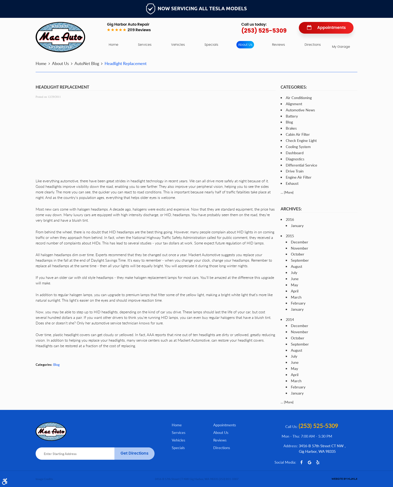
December (299, 242)
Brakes (291, 128)
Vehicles (178, 44)
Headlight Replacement (126, 63)
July (294, 272)
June (295, 278)
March (296, 297)
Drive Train (295, 171)
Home (113, 44)
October (297, 254)
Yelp (318, 462)
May (294, 284)
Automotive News (300, 109)
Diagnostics (295, 158)
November (299, 248)
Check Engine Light (301, 140)
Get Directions (134, 453)
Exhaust (292, 183)
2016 (290, 219)
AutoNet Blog (87, 63)
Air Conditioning (299, 97)
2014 (290, 319)
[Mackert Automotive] (60, 37)
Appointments (331, 28)
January (297, 225)
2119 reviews (139, 30)
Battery (292, 116)
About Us (245, 44)
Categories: (294, 87)
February (298, 303)
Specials (211, 44)
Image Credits (44, 479)
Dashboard (295, 152)
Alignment (294, 103)
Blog (56, 364)
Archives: (291, 209)
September (300, 260)
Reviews (278, 44)
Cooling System (298, 146)
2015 (290, 235)
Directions (313, 44)
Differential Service (301, 165)
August (296, 266)
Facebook (301, 462)
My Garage (341, 46)
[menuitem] (113, 44)
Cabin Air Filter (298, 134)
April (294, 291)
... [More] (287, 192)
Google (309, 462)
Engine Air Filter (299, 177)
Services (144, 44)
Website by (344, 478)
